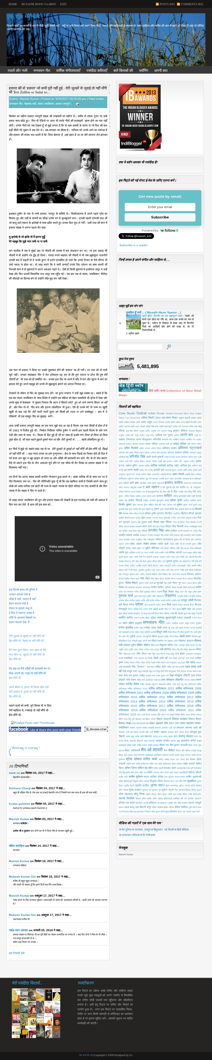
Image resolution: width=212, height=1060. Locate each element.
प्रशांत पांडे (175, 600)
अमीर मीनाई (134, 452)
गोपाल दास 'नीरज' (162, 522)
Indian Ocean (156, 413)
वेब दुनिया (126, 829)
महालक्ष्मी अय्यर (128, 632)
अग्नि (138, 422)
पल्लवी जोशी (182, 587)
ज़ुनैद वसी (178, 539)
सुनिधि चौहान (157, 785)
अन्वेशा (176, 435)
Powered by (150, 230)
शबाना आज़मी (139, 732)
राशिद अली (160, 666)
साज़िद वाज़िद (156, 776)
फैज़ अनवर (143, 609)
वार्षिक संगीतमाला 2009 (182, 692)
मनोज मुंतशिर (195, 623)
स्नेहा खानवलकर (195, 794)
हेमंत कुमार (156, 811)
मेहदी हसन (185, 636)
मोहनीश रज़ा (162, 641)
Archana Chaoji (20, 788)
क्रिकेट (168, 513)
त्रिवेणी (149, 557)
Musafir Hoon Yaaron (38, 4)
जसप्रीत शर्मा (189, 535)
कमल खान (151, 496)
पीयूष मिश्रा (168, 591)
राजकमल (189, 654)
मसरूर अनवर (189, 627)
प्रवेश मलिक (155, 600)
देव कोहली (183, 561)
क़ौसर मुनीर (176, 500)
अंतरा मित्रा (171, 417)
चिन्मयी (180, 526)
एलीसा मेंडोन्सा (124, 491)
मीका (170, 632)
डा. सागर (144, 552)
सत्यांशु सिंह (181, 768)
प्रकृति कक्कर (183, 596)
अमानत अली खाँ (165, 444)
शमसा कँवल (184, 732)
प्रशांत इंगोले (166, 600)
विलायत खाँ (140, 719)
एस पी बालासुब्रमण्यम (150, 491)
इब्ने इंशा (134, 482)
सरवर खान (168, 772)
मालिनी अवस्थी (150, 632)
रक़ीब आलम (190, 645)
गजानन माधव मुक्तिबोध (161, 518)
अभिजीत (157, 439)
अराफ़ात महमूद (196, 452)
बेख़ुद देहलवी (196, 613)
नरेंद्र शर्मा (165, 570)
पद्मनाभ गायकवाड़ (142, 587)
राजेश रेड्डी (150, 662)
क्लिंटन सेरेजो (187, 513)
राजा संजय (190, 658)
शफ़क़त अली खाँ (125, 732)
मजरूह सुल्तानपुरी (166, 617)
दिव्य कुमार (147, 561)
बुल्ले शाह (187, 613)
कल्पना (160, 496)
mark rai (14, 773)
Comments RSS (192, 4)
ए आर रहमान (151, 487)
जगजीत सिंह (156, 530)
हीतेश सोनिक (169, 807)
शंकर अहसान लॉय (158, 723)
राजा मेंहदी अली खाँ (157, 658)
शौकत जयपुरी (190, 750)
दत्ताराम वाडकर (159, 557)
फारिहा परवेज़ (177, 604)
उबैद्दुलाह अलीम (136, 487)
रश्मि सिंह (151, 654)
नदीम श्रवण (191, 565)
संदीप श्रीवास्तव (164, 763)
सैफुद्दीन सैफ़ (173, 790)
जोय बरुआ (184, 548)
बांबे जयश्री (196, 609)
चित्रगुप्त (156, 526)
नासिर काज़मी (145, 574)
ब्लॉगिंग (143, 71)
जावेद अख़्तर (136, 543)
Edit (63, 4)
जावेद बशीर (174, 544)
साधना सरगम (180, 777)
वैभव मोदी (136, 723)
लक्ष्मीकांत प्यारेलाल (153, 680)
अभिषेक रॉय (190, 439)
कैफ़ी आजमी (189, 509)
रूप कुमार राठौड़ (137, 675)
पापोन (198, 587)
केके (172, 509)
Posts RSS (167, 4)
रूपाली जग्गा (150, 675)
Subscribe (160, 217)
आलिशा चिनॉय (166, 474)
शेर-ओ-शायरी (152, 749)
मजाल (194, 618)
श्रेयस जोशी (190, 755)
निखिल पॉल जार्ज (169, 574)
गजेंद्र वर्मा (175, 518)
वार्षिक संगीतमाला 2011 (152, 697)
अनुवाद (121, 435)
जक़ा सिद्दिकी (142, 531)
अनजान (185, 426)
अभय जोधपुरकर (144, 439)
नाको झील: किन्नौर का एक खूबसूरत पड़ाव (162, 315)
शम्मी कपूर (130, 736)
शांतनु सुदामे (168, 736)
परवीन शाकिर (157, 587)
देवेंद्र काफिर (130, 565)
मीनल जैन (176, 632)
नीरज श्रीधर (187, 578)
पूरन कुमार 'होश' (149, 596)
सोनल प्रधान (196, 790)
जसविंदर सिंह (141, 539)
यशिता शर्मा (155, 645)
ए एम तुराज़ (166, 487)
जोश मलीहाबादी (196, 548)
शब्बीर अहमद (160, 732)
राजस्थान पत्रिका (131, 835)
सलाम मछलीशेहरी (181, 772)
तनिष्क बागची (175, 552)
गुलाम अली (146, 522)
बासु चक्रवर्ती (149, 613)
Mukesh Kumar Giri (22, 876)
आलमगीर (155, 474)
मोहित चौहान (143, 645)
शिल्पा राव (164, 745)
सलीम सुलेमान (136, 776)
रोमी (128, 679)
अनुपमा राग (155, 431)
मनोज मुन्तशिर (126, 627)
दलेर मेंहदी (180, 557)
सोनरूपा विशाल (184, 790)
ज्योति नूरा (123, 552)
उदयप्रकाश (196, 483)
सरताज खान (158, 772)
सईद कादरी (189, 763)
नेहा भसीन (168, 583)
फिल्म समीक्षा (133, 609)
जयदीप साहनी (125, 535)
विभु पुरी (131, 719)
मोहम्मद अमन (172, 641)
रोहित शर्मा (141, 680)
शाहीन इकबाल (153, 745)
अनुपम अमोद (144, 431)
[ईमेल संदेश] (77, 103)
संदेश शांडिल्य (177, 763)
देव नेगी (191, 561)
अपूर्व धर (198, 435)
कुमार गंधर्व (187, 505)
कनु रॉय (192, 491)
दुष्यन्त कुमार (172, 561)
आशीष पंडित (190, 474)
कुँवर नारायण (138, 505)
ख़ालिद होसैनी (124, 518)
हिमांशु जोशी (134, 807)
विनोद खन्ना (185, 714)
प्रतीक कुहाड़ (134, 600)
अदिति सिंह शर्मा (152, 426)
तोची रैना (142, 557)
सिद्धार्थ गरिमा (156, 781)
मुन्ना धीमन (151, 636)
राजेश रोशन (160, 662)
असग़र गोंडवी (151, 461)
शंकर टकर (174, 723)
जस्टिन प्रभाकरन (164, 539)
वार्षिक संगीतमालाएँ (68, 71)
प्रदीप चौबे (145, 600)
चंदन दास (147, 526)
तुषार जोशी (133, 557)
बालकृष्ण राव (138, 613)
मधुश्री (138, 623)
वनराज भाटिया (190, 680)
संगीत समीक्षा (164, 759)
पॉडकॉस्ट (170, 596)
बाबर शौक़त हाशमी (126, 613)
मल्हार (181, 627)
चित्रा (162, 526)
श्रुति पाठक (179, 755)
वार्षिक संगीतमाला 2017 (152, 705)
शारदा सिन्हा (123, 741)
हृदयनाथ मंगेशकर (144, 811)
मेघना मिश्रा (174, 636)
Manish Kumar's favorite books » (47, 1044)
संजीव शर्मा (130, 763)
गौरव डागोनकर (179, 522)
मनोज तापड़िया (172, 623)
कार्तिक (186, 500)
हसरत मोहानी (124, 807)
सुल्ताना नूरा (156, 790)
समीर (149, 772)
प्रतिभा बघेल (124, 600)
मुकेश (132, 636)
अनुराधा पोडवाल (194, 431)
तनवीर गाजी (163, 552)
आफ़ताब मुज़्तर (171, 470)
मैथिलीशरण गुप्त (125, 641)
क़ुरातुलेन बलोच (163, 500)
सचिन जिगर (131, 768)
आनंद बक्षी (123, 470)
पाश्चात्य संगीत (133, 591)
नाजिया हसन (134, 574)
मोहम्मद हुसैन (129, 645)
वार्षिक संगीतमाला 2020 (152, 710)
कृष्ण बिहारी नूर (147, 509)
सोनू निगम (139, 794)
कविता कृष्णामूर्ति (179, 496)
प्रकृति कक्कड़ (195, 596)
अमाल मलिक (179, 443)
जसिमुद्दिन (151, 539)
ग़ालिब (194, 518)
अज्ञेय (177, 422)
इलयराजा (187, 483)
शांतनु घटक (157, 736)
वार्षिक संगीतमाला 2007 (131, 692)
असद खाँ (161, 461)
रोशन (133, 679)
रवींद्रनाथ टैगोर (129, 654)
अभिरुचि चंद (167, 439)
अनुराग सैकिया (180, 430)
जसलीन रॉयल (129, 539)
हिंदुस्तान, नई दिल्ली (164, 829)
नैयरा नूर (176, 583)
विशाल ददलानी (164, 719)
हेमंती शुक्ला (165, 811)
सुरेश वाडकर (135, 789)
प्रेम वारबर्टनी (149, 604)
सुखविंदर (191, 781)
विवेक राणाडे (150, 719)
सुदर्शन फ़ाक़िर (142, 785)
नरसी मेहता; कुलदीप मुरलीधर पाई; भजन (144, 570)
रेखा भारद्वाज (176, 675)
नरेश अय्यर (174, 570)
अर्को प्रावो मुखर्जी (154, 456)
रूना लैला (123, 675)
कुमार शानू (197, 505)
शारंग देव (197, 736)
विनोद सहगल (196, 714)
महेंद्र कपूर (139, 632)
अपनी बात (160, 71)
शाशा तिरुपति (149, 741)
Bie (131, 1055)
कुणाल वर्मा (171, 505)
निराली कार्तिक (124, 578)
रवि (181, 649)
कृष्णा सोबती (164, 509)
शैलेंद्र (171, 750)
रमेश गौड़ (175, 649)
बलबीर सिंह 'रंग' (165, 609)
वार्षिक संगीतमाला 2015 (137, 688)
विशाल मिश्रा (195, 719)
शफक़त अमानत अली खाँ (189, 727)
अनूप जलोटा (140, 435)
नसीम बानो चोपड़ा (187, 570)
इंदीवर (142, 478)
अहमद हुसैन (131, 465)
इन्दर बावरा (169, 478)
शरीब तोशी (139, 736)
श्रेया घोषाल (134, 759)
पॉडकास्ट (160, 596)
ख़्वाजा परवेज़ (135, 518)
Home (13, 4)
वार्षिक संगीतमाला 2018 (180, 705)
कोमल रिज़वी (139, 513)
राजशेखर (128, 658)
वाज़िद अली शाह (173, 684)
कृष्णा (156, 509)
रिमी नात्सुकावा (170, 671)
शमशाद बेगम (173, 732)
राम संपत (190, 662)
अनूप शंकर (150, 435)
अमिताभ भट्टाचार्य (189, 448)
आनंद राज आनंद (146, 470)
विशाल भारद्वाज (180, 718)
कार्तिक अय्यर (196, 500)
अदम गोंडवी (140, 426)
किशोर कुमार (125, 504)
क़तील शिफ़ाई (135, 500)
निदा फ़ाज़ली (181, 574)
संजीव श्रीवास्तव (142, 763)
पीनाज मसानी (156, 591)
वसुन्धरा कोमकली (158, 684)
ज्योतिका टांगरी (134, 552)
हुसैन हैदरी (193, 807)
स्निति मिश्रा (182, 794)
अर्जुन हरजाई (169, 457)
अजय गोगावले (158, 422)
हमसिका (176, 798)
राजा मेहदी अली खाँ (176, 658)
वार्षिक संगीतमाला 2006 (188, 688)
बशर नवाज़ (176, 609)
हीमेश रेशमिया (181, 807)
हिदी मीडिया (183, 829)
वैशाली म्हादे (144, 723)
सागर (146, 776)
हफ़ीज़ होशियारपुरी (165, 798)
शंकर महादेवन (187, 723)
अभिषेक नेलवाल (179, 439)
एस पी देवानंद (136, 491)
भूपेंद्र (153, 617)
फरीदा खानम (161, 604)
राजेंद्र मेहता (129, 662)
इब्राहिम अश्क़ (145, 483)
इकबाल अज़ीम (158, 478)
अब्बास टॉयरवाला (127, 439)
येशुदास (163, 645)
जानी (127, 544)
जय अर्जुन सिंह (195, 531)
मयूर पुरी (174, 627)
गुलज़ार (126, 522)
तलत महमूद (187, 552)
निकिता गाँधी (156, 574)
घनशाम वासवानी (135, 526)
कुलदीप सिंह (123, 509)
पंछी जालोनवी (129, 587)
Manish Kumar (19, 819)
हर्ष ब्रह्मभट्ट (162, 803)
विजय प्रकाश (151, 714)
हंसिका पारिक (141, 798)
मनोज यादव (138, 627)
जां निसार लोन (188, 539)
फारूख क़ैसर (188, 604)
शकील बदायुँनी (148, 727)
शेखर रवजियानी (132, 750)
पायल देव (122, 591)
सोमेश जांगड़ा (151, 794)
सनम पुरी (189, 768)
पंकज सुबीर (196, 583)
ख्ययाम (148, 518)
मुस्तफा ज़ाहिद (163, 636)
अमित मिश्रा (156, 448)
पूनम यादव (138, 596)
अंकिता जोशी (160, 418)
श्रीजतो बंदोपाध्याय (145, 755)
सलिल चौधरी (194, 772)
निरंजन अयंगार (194, 574)
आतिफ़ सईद (173, 465)
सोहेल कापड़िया (16, 845)
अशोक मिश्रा (139, 461)
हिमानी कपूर (145, 807)
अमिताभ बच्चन (169, 448)
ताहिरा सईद (197, 552)
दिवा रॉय (139, 561)
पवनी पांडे (191, 587)
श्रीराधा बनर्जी (168, 755)
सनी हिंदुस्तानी (124, 772)
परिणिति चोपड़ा (170, 587)
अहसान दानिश (144, 465)
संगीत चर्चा (150, 759)
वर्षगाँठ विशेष (132, 684)
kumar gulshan (19, 803)
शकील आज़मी (135, 727)
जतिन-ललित (171, 530)
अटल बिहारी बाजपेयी (188, 422)
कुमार (179, 504)
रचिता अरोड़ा (144, 649)
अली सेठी (128, 461)
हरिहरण (152, 802)
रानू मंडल (181, 662)
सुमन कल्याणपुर (171, 785)
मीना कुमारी (185, 632)
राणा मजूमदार (171, 662)
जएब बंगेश (132, 531)
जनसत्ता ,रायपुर (143, 829)
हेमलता (173, 811)
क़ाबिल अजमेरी (149, 500)
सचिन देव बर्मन (145, 768)
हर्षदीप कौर (172, 803)
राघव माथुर (170, 654)
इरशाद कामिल (174, 483)
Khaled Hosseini (174, 413)
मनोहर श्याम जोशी (153, 627)
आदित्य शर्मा (196, 465)
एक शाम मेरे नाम (23, 16)
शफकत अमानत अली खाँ (165, 727)
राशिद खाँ (170, 667)
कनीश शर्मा (183, 491)
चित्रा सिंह (171, 526)
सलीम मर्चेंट (123, 777)
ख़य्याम (198, 513)
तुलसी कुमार (123, 557)
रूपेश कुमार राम (162, 675)
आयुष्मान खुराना (125, 474)
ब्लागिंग (122, 617)
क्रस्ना (160, 513)
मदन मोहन (128, 623)
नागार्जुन (125, 574)
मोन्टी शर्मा (147, 641)
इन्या (192, 478)
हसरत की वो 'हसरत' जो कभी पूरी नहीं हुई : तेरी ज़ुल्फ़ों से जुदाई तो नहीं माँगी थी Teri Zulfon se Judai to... (58, 90)
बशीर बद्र (186, 609)
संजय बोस (184, 759)
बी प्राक (179, 613)
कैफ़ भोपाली (179, 509)
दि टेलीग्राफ (149, 835)
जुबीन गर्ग (140, 548)
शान (175, 736)
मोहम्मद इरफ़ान (186, 640)
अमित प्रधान (144, 448)
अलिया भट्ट (192, 457)
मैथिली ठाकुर (196, 636)
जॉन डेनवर (164, 548)
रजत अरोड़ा (154, 649)
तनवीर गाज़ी (153, 552)
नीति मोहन (145, 578)
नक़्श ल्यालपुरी (165, 565)
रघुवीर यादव (133, 649)
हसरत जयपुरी (63, 103)
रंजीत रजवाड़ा (178, 645)
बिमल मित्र (159, 613)
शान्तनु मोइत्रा (185, 736)
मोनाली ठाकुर (137, 641)
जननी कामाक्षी (183, 531)
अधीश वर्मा (176, 426)
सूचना (164, 789)
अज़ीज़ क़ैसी (170, 422)
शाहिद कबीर (131, 745)
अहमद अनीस (188, 461)
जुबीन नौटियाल (152, 548)
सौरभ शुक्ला (162, 794)
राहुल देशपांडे (143, 671)
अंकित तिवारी (147, 417)
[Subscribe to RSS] (85, 753)
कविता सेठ (123, 500)
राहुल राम (152, 671)
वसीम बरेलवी (145, 684)
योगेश (170, 645)
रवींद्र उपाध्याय (189, 649)
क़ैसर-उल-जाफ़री (184, 811)
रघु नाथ (198, 645)
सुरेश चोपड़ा (123, 790)
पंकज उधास (187, 583)
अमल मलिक (151, 443)
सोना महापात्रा (126, 794)
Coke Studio (127, 413)
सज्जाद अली (170, 768)
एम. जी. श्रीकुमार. (193, 487)
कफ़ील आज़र (141, 496)
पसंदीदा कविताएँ (97, 71)
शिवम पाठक (193, 745)
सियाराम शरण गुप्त (171, 781)
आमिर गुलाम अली (194, 470)
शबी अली (149, 732)
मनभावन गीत (42, 71)
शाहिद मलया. (142, 745)
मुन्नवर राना (141, 636)
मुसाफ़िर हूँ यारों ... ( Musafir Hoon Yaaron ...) (153, 312)
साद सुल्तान (169, 777)
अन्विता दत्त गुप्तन (164, 435)
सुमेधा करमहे (184, 785)
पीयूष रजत (179, 591)
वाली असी (141, 714)
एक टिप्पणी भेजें (16, 953)
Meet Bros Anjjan (192, 413)
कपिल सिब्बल (129, 496)
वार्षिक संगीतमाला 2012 (180, 697)
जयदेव (136, 535)
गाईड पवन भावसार (18, 930)
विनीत (177, 714)
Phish (121, 418)
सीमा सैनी (182, 781)
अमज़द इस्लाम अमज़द (135, 444)
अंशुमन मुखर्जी (184, 418)
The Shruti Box (132, 418)
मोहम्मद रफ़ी (30, 103)
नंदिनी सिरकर (152, 565)
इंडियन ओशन (133, 478)
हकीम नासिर (152, 798)
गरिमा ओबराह (186, 518)
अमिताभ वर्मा (123, 452)
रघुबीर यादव (123, 649)
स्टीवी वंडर (172, 794)
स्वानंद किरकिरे (126, 798)
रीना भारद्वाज (181, 671)
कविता (168, 496)
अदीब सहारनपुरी (165, 426)
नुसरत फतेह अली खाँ (147, 583)
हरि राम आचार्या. (187, 798)
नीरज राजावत (176, 578)
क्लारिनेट (176, 513)
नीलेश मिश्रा (131, 582)
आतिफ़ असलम (158, 465)
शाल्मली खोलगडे (136, 741)
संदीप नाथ (153, 763)
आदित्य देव (185, 465)
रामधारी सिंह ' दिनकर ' (134, 666)
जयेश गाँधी (168, 535)
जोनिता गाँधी (174, 548)
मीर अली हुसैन (195, 632)
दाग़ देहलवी (189, 557)
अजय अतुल (146, 422)
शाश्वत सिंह (175, 741)
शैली (165, 750)
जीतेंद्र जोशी (131, 548)
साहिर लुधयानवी (193, 776)
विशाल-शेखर (125, 723)
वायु (182, 684)
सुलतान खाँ (146, 790)
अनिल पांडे (193, 426)
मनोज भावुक (184, 623)
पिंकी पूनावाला (145, 591)
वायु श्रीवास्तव (190, 684)
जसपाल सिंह (178, 535)
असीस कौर (177, 461)
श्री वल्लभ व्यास (130, 755)
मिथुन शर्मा (162, 632)
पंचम (121, 587)
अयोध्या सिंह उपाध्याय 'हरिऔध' (162, 452)
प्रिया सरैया (128, 604)
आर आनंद (136, 474)
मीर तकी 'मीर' (124, 636)
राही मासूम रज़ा (129, 671)
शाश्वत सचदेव (162, 740)
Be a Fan (96, 729)
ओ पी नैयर (172, 491)
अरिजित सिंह (124, 457)
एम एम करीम (178, 487)
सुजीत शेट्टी (129, 785)
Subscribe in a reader (133, 245)
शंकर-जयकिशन (46, 103)
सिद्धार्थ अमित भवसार (141, 781)
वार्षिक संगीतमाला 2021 (161, 688)
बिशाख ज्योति (169, 613)
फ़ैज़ (169, 604)
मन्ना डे (166, 627)
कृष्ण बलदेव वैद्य (135, 509)
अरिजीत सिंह (137, 457)
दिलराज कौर (130, 561)
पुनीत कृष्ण (197, 591)
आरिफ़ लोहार (146, 474)
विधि (159, 714)
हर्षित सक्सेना (183, 803)
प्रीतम (139, 604)
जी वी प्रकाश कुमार (188, 544)
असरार (169, 461)
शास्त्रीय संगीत (188, 740)
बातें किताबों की (123, 71)
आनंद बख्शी (133, 470)
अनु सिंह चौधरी (132, 431)
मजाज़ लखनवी (184, 617)
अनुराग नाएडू (166, 431)
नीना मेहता (155, 578)
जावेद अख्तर (150, 543)
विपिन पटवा (123, 719)
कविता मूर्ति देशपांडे (194, 496)
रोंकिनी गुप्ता (189, 675)
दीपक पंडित (157, 561)
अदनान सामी (129, 426)
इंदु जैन (149, 478)
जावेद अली (163, 543)
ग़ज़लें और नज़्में (17, 71)
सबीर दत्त (143, 772)
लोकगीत (179, 679)
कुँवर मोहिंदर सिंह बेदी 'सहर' (155, 505)
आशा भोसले (178, 474)
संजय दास (174, 759)
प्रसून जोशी (187, 600)
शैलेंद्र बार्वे (180, 750)
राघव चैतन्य (160, 654)
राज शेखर (180, 653)
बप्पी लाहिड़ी (153, 609)
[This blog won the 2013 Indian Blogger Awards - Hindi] (140, 150)
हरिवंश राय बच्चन (127, 802)
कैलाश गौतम (128, 513)
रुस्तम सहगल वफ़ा (194, 671)
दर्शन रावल (170, 557)
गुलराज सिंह (136, 522)
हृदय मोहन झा (130, 811)
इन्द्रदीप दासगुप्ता (182, 478)
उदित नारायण (124, 487)
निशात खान (134, 578)
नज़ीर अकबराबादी (178, 565)
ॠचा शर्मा (196, 811)
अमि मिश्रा (191, 444)
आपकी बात (159, 470)
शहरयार (148, 736)
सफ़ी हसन (134, 772)
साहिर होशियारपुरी (125, 781)
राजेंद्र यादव (140, 662)
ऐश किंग (163, 491)
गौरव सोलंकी (191, 522)
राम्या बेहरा (150, 667)
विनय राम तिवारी (168, 714)
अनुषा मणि (129, 435)
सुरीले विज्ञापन (196, 785)
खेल (143, 517)
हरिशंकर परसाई (142, 803)
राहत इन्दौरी (179, 667)
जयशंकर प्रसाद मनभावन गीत (151, 535)
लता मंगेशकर (167, 679)
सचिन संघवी (158, 768)
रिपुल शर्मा (160, 671)
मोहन (154, 640)
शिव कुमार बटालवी (179, 745)
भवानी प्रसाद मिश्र (142, 618)
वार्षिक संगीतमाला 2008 (156, 692)
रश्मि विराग (141, 653)
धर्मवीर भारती (141, 565)
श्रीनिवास (157, 755)
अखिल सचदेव (129, 422)
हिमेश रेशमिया (157, 807)
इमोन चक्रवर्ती (158, 483)
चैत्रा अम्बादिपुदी (190, 526)
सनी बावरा (197, 768)
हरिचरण (198, 798)
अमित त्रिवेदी (131, 448)
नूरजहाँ (160, 583)
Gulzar (141, 413)
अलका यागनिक (181, 457)
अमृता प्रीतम (144, 452)
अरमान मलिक (182, 452)
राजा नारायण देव (140, 658)
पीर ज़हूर (188, 591)
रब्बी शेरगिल (165, 649)
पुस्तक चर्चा (126, 596)
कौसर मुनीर (150, 513)
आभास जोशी (182, 470)
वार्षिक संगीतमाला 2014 (152, 701)
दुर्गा (164, 561)
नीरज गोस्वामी (164, 578)
